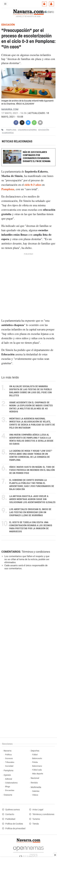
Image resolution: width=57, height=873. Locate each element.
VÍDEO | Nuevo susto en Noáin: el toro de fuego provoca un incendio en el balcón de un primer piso (32, 470)
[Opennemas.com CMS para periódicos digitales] (28, 851)
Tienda (35, 823)
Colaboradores (11, 783)
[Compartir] (16, 122)
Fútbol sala (37, 770)
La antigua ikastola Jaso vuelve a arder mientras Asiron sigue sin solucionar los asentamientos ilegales (32, 499)
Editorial (8, 779)
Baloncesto (37, 758)
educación (43, 130)
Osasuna (8, 795)
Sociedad (9, 766)
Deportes (35, 750)
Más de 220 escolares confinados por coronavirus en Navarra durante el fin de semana (36, 156)
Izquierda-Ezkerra (27, 130)
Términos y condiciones (36, 551)
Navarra (7, 750)
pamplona (11, 130)
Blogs (7, 786)
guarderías (8, 133)
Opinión (7, 775)
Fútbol (35, 754)
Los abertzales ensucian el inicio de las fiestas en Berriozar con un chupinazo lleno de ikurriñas (30, 512)
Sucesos (9, 758)
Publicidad (10, 819)
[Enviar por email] (40, 122)
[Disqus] (27, 614)
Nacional (35, 778)
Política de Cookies (14, 823)
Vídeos (35, 795)
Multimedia (36, 787)
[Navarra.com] (28, 12)
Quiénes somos (12, 809)
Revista (34, 782)
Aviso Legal (37, 809)
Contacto (9, 814)
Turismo (36, 819)
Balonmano (37, 766)
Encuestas (9, 790)
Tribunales (9, 762)
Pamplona (7, 189)
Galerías (35, 791)
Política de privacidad (15, 828)
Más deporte (37, 773)
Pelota (35, 762)
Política (8, 754)
